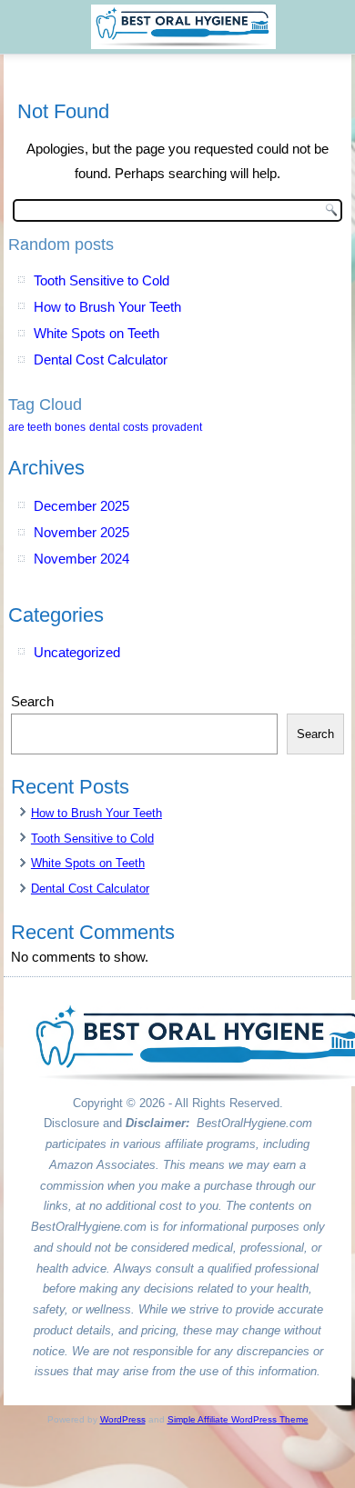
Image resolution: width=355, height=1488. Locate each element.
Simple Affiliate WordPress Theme (238, 1419)
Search (32, 701)
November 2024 (81, 558)
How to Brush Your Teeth (107, 307)
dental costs (118, 427)
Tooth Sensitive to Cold (101, 280)
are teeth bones (47, 427)
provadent (177, 427)
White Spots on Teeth (96, 333)
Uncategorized (77, 652)
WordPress (123, 1419)
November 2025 (81, 532)
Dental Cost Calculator (100, 359)
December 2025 (81, 506)
